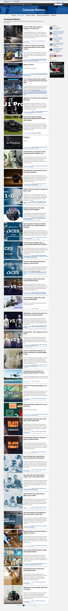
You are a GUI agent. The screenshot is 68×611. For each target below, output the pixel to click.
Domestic (30, 274)
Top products (34, 527)
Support (30, 4)
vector (34, 602)
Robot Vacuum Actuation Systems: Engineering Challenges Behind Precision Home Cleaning (34, 118)
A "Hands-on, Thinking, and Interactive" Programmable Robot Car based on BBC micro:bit (34, 47)
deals (34, 452)
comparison (31, 204)
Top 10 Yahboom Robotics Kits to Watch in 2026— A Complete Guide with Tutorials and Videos (35, 80)
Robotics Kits (39, 471)
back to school (27, 546)
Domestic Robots (32, 346)
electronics (35, 433)
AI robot (26, 602)
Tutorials (15, 4)
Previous (18, 605)
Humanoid (26, 220)
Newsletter (61, 56)
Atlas (26, 239)
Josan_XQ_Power (34, 132)
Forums (10, 4)
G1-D (35, 204)
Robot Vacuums (31, 133)
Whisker (41, 185)
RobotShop (57, 41)
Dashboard (6, 4)
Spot (39, 239)
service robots (25, 347)
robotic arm (35, 471)
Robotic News (53, 15)
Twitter (55, 56)
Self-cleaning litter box (36, 185)
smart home (44, 433)
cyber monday (31, 433)
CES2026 (33, 239)
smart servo (40, 133)
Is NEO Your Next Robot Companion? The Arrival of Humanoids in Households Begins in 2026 (35, 352)
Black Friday (27, 433)
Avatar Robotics (28, 113)
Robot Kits (41, 433)
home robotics (37, 346)
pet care (31, 185)
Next (34, 605)
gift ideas (38, 433)
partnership (30, 527)
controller (26, 471)
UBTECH (32, 113)
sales (36, 452)
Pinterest (57, 56)
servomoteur (36, 133)
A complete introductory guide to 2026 (30, 68)
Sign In (63, 2)
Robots (19, 4)
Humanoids (34, 274)
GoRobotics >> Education (30, 15)
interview (29, 220)
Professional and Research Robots (43, 15)
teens (37, 490)
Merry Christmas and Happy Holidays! (30, 409)
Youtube (53, 56)
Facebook (50, 56)
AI (25, 113)
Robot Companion (30, 602)
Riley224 (57, 35)
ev (35, 239)
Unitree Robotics (43, 204)
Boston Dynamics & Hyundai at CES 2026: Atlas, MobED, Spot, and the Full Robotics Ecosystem (34, 225)
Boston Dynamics (29, 239)
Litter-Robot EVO (27, 185)
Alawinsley (33, 381)
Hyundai (37, 239)
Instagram (59, 56)
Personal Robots (45, 346)
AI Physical (14, 15)
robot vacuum (27, 133)
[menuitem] (13, 15)
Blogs (23, 4)
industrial (37, 274)
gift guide (29, 471)
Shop (26, 4)
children (26, 490)
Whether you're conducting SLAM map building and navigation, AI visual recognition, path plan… (35, 304)
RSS (50, 58)
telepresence (38, 204)
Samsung (24, 400)
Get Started (58, 2)
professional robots (34, 220)
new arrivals (27, 527)
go (63, 4)
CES (25, 274)
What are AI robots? (28, 64)
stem (33, 546)
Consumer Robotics (20, 15)
